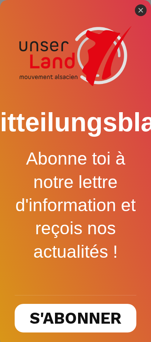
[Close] (141, 10)
